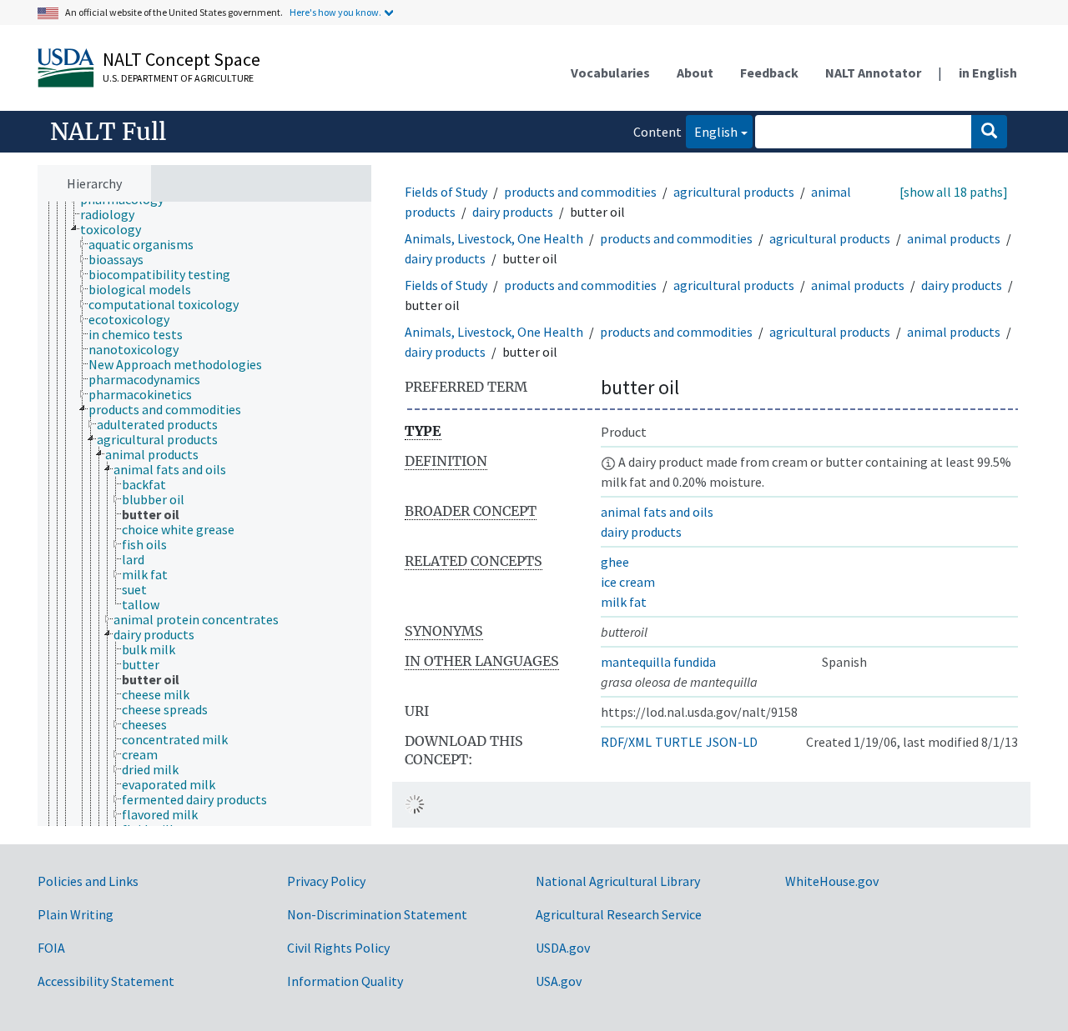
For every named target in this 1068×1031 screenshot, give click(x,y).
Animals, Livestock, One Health (494, 238)
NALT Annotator (873, 72)
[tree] (204, 514)
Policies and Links (88, 881)
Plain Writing (75, 914)
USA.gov (559, 981)
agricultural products (733, 191)
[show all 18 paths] (953, 191)
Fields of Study (446, 191)
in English (988, 72)
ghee (615, 561)
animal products (953, 238)
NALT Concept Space (181, 59)
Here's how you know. (335, 12)
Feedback (769, 72)
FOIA (51, 947)
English (712, 131)
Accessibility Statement (106, 981)
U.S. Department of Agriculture (178, 78)
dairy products (512, 211)
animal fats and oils (657, 511)
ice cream (628, 581)
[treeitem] (114, 214)
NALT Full (108, 132)
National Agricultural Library (618, 881)
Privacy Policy (326, 881)
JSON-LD (732, 741)
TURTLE (679, 741)
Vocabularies (610, 72)
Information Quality (345, 981)
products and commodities (580, 191)
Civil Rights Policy (338, 947)
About (695, 72)
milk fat (624, 601)
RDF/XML (626, 741)
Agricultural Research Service (619, 914)
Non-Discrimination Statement (377, 914)
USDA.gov (563, 947)
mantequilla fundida (658, 661)
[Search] (989, 131)
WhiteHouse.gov (832, 881)
